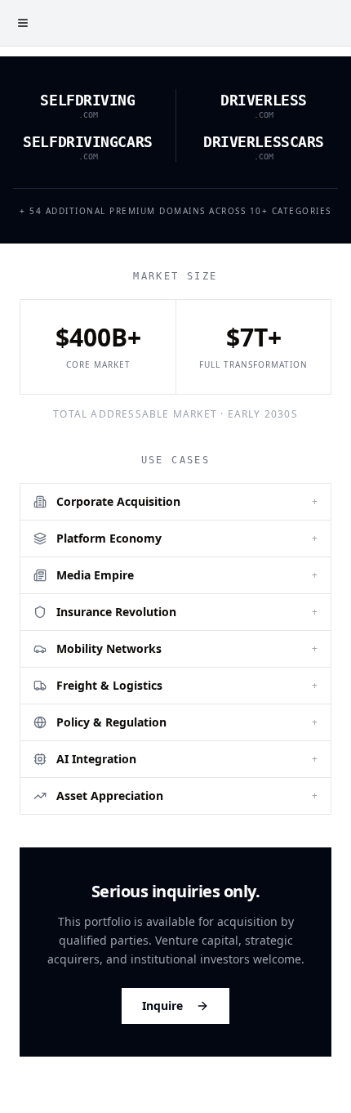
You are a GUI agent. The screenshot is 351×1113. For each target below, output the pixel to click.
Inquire (162, 1005)
